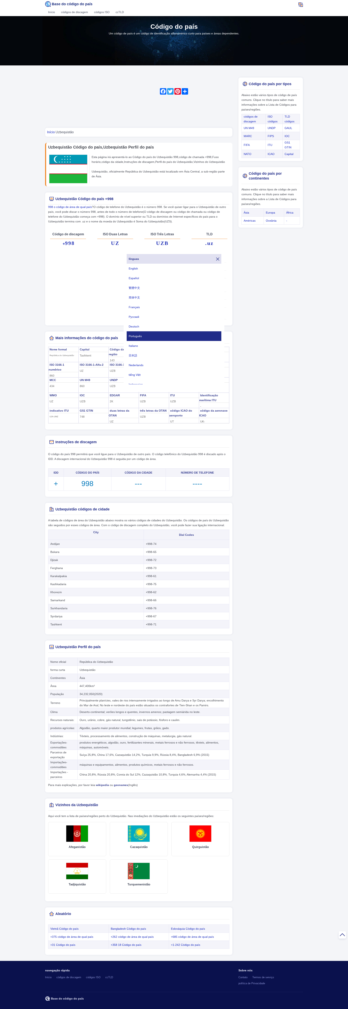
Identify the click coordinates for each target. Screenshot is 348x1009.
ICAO (271, 154)
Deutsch (134, 326)
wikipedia (102, 785)
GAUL (288, 128)
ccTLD (120, 12)
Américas (250, 220)
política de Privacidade (251, 983)
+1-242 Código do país (185, 944)
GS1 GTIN (86, 410)
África (289, 212)
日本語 (133, 355)
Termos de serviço (263, 977)
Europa (270, 212)
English (133, 268)
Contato (243, 977)
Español (134, 278)
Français (134, 307)
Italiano (133, 345)
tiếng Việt (135, 374)
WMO (53, 395)
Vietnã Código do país (64, 928)
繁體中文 (134, 287)
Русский (134, 316)
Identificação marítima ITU (208, 398)
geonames (121, 785)
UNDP (114, 380)
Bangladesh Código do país (128, 928)
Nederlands (136, 365)
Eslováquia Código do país (188, 928)
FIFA (143, 395)
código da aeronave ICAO (213, 413)
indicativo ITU (59, 410)
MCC (53, 380)
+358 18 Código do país (126, 944)
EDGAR (115, 395)
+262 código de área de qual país (132, 936)
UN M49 (85, 380)
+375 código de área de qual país (71, 936)
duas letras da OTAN (119, 413)
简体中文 (134, 297)
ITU (172, 395)
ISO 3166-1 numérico (56, 367)
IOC (82, 395)
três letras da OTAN (153, 410)
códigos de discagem (74, 12)
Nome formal (58, 349)
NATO (247, 154)
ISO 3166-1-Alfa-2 (92, 364)
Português (135, 336)
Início (51, 12)
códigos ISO (102, 12)
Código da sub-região (120, 352)
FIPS (271, 136)
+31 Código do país (62, 944)
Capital (84, 349)
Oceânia (271, 220)
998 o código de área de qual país (70, 207)
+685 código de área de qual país (192, 936)
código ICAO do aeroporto (180, 413)
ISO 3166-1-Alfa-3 (122, 364)
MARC (248, 136)
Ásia (246, 212)
